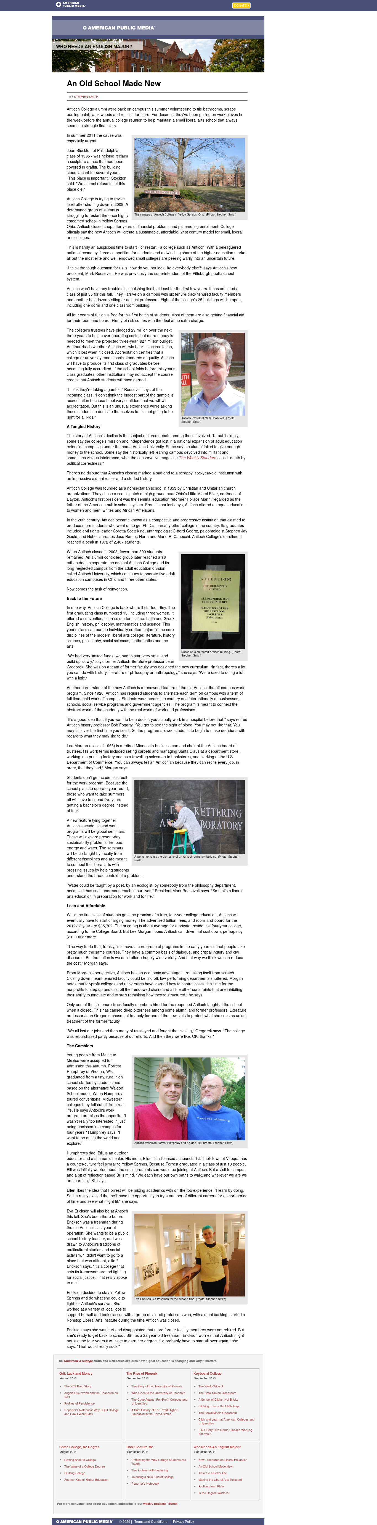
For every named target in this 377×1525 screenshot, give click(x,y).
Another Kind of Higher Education (86, 1479)
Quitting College (74, 1473)
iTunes (172, 1504)
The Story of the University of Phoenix (156, 1386)
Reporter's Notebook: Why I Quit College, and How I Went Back (92, 1412)
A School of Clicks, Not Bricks (218, 1399)
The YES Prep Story (77, 1386)
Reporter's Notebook (145, 1483)
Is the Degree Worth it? (213, 1492)
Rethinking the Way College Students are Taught (158, 1461)
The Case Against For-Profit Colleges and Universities (159, 1401)
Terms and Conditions (150, 1522)
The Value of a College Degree (84, 1466)
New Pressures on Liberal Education (222, 1459)
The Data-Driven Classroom (217, 1392)
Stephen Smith (86, 96)
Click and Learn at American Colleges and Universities (226, 1421)
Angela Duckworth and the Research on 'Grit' (91, 1394)
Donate (240, 5)
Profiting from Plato (211, 1486)
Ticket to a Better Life (212, 1473)
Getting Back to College (80, 1459)
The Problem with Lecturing (149, 1470)
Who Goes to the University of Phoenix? (158, 1392)
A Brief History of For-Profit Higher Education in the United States (154, 1412)
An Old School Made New (215, 1466)
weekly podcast (154, 1504)
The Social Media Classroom (217, 1412)
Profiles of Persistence (79, 1403)
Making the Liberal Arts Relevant (220, 1479)
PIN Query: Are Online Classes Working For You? (225, 1431)
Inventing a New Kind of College (152, 1476)
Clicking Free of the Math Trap (218, 1406)
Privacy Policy (183, 1522)
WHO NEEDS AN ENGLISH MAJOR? (94, 46)
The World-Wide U (210, 1386)
